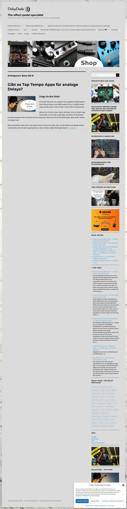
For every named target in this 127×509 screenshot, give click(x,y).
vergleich (103, 426)
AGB (92, 441)
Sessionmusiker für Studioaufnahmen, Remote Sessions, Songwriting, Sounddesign (79, 26)
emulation (95, 396)
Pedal (116, 409)
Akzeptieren (82, 501)
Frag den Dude (13, 30)
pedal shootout (96, 416)
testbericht (95, 426)
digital (114, 390)
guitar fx (94, 403)
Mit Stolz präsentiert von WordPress (50, 501)
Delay (103, 390)
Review (100, 419)
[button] (123, 485)
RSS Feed (97, 268)
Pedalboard (95, 413)
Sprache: (101, 30)
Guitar (113, 400)
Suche (26, 34)
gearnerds (100, 400)
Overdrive (109, 409)
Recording (106, 416)
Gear (25, 30)
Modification (100, 406)
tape (106, 423)
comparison (95, 390)
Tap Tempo (112, 423)
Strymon (94, 423)
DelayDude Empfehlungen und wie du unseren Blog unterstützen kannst (68, 30)
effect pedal (110, 393)
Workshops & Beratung (34, 26)
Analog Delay (102, 387)
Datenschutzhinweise (97, 443)
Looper (109, 403)
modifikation (110, 406)
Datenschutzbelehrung (100, 505)
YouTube (114, 30)
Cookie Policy (89, 505)
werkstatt (111, 426)
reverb (94, 419)
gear (93, 400)
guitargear (102, 403)
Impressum (111, 505)
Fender (102, 396)
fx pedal (111, 396)
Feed (20, 34)
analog (94, 387)
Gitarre (107, 400)
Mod (93, 406)
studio (101, 423)
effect (103, 393)
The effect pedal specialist (25, 15)
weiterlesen (72, 128)
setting (106, 419)
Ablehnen (95, 501)
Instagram (11, 34)
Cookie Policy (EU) (38, 34)
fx (107, 396)
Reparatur (114, 416)
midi (114, 403)
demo (108, 390)
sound (112, 419)
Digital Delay (96, 393)
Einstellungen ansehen (112, 501)
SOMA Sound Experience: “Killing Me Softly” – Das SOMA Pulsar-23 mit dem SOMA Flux (104, 253)
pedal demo (104, 413)
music (103, 409)
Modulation (95, 409)
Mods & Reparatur (14, 26)
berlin (110, 387)
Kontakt (35, 30)
